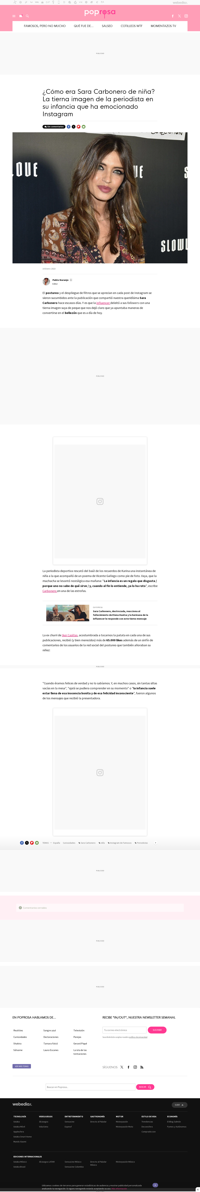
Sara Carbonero (88, 842)
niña (103, 842)
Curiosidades (69, 842)
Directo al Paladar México (98, 1163)
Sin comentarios (55, 126)
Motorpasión (122, 1121)
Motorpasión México (125, 1161)
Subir (177, 1105)
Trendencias (147, 1121)
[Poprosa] (100, 13)
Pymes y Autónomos (176, 1126)
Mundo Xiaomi (19, 1141)
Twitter (179, 16)
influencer (103, 303)
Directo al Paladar (98, 1121)
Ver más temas (21, 1066)
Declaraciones (50, 1036)
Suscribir (157, 1030)
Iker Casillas (70, 635)
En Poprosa (97, 607)
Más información (119, 1188)
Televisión (78, 1030)
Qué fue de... (84, 26)
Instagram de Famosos (121, 842)
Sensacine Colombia (74, 1166)
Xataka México (20, 1161)
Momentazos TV (163, 26)
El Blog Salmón (174, 1121)
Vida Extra (43, 1126)
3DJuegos (43, 1121)
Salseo (107, 26)
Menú (13, 16)
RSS (141, 1066)
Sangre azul (49, 1030)
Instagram (186, 16)
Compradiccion (149, 1131)
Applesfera (18, 1131)
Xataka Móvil (19, 1126)
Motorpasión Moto (124, 1126)
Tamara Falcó (50, 1043)
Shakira (17, 1043)
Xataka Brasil (19, 1166)
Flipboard (78, 127)
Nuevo (20, 16)
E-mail (83, 127)
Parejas (77, 1036)
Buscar (27, 16)
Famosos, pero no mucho (45, 26)
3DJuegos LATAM (47, 1161)
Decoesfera (147, 1126)
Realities (18, 1030)
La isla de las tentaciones (80, 1051)
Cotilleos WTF (131, 26)
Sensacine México (73, 1161)
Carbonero (49, 591)
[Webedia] (22, 1104)
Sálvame (17, 1050)
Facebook (172, 16)
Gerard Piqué (80, 1043)
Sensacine (69, 1121)
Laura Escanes (50, 1050)
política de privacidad (138, 1037)
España (56, 842)
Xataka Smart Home (22, 1136)
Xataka (16, 1121)
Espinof (68, 1126)
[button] (62, 280)
